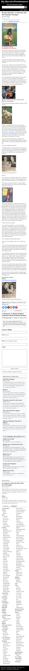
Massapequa (5, 634)
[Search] (25, 7)
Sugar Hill (5, 620)
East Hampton (5, 602)
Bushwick (5, 538)
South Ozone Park (20, 645)
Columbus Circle (6, 655)
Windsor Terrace (6, 591)
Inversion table (7, 317)
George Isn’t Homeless (9, 464)
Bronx (3, 515)
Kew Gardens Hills (20, 636)
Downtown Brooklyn (7, 551)
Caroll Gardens (6, 540)
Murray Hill (18, 531)
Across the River (5, 508)
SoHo (17, 543)
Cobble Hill (5, 545)
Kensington (5, 567)
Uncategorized (18, 658)
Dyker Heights (6, 554)
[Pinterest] (16, 307)
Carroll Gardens (6, 542)
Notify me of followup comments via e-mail (12, 371)
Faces (3, 496)
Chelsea (4, 650)
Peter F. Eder (6, 401)
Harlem (3, 617)
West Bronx (5, 524)
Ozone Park (18, 639)
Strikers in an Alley (8, 439)
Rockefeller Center (20, 542)
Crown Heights (6, 548)
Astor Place (5, 644)
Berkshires (18, 588)
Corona (17, 620)
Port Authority (19, 575)
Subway (4, 513)
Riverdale (5, 521)
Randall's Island (18, 652)
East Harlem (5, 658)
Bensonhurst (5, 532)
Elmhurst (18, 621)
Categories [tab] (6, 506)
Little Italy (18, 521)
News (16, 583)
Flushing (4, 612)
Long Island (5, 569)
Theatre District (6, 639)
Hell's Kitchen (19, 516)
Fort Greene (5, 561)
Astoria (17, 586)
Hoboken (18, 580)
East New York (6, 556)
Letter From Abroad (6, 625)
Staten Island (18, 653)
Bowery (4, 647)
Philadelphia (18, 601)
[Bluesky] (6, 307)
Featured (4, 610)
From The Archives (6, 615)
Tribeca (17, 551)
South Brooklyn (6, 585)
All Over (4, 510)
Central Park (5, 593)
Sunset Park (5, 586)
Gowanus (5, 562)
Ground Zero (19, 513)
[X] (8, 307)
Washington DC (19, 607)
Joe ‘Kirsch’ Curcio (7, 486)
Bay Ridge (5, 529)
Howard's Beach (19, 626)
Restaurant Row (19, 540)
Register (25, 10)
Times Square (19, 550)
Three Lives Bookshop (10, 132)
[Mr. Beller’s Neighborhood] (14, 1)
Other (16, 585)
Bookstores (8, 302)
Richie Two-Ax (7, 454)
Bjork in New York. (8, 470)
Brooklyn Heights (7, 537)
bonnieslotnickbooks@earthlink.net (9, 280)
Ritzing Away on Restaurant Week (13, 444)
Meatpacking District (20, 526)
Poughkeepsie (19, 604)
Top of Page (19, 667)
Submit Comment (14, 368)
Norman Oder (7, 446)
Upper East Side (19, 558)
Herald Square (19, 518)
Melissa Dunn (7, 465)
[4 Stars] (11, 310)
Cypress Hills (6, 550)
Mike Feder (5, 497)
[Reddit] (11, 307)
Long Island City (6, 570)
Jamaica (4, 622)
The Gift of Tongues (9, 379)
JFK (17, 633)
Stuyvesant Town (19, 546)
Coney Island (6, 546)
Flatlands (5, 559)
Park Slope (5, 574)
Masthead (9, 667)
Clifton (17, 655)
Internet (4, 511)
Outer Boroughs (19, 537)
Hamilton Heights (7, 618)
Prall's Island (19, 660)
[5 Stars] (13, 310)
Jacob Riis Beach (19, 629)
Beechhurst (18, 617)
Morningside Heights (20, 529)
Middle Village (19, 637)
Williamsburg (6, 590)
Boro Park (5, 534)
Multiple (17, 577)
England (4, 609)
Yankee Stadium (6, 526)
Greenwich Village (20, 511)
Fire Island (5, 633)
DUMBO (5, 553)
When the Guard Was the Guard (12, 400)
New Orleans (19, 598)
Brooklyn (4, 527)
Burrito (5, 390)
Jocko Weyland (7, 391)
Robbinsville (18, 582)
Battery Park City (6, 645)
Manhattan (11, 21)
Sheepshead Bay (6, 583)
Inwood (17, 519)
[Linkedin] (14, 307)
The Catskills (18, 657)
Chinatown (5, 652)
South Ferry (18, 545)
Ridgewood (18, 641)
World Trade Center (20, 566)
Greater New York (20, 591)
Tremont (5, 523)
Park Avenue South (20, 538)
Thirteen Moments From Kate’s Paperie (12, 422)
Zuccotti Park (19, 569)
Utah (17, 606)
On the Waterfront (20, 535)
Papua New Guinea (19, 609)
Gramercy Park (19, 508)
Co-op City (5, 518)
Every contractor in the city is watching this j (11, 442)
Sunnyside (18, 647)
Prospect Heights (6, 575)
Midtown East (19, 572)
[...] (21, 442)
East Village (4, 606)
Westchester (18, 661)
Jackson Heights (19, 628)
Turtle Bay (18, 554)
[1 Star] (7, 310)
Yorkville (18, 567)
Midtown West (19, 574)
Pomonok (5, 613)
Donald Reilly (7, 455)
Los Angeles (19, 594)
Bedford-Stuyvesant (7, 531)
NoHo (17, 532)
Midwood (5, 572)
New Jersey (17, 578)
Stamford (5, 599)
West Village (16, 21)
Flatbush (5, 558)
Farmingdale (5, 628)
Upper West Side (19, 559)
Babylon (5, 631)
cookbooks (13, 302)
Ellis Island (4, 607)
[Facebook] (3, 307)
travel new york (5, 304)
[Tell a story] (14, 4)
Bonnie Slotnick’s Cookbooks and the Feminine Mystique (14, 13)
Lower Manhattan (6, 637)
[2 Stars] (9, 310)
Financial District (6, 661)
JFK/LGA (18, 634)
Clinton (4, 653)
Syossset (5, 636)
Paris (17, 599)
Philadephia (18, 602)
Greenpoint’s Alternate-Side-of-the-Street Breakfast (13, 484)
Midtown (18, 527)
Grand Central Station (20, 510)
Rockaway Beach (20, 642)
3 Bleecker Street (6, 642)
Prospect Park (6, 577)
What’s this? (3, 667)
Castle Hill (5, 516)
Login (21, 10)
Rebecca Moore (7, 380)
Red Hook (5, 578)
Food (17, 302)
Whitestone (18, 649)
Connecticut (4, 598)
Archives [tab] (13, 506)
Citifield (18, 618)
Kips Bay (4, 623)
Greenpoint (5, 566)
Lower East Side (19, 523)
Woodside (18, 650)
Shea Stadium (6, 582)
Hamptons (5, 604)
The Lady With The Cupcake (11, 411)
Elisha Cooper (7, 424)
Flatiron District (6, 663)
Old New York (22, 302)
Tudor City (18, 553)
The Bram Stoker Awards (21, 548)
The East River (6, 588)
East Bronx (4, 601)
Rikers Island (6, 519)
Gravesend (5, 564)
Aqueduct (18, 613)
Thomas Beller (6, 16)
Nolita (17, 534)
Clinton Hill (5, 543)
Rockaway (5, 580)
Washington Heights (20, 561)
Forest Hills (18, 625)
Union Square (19, 556)
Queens (16, 612)
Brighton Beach (6, 535)
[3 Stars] (10, 310)
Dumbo (4, 657)
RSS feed (14, 667)
